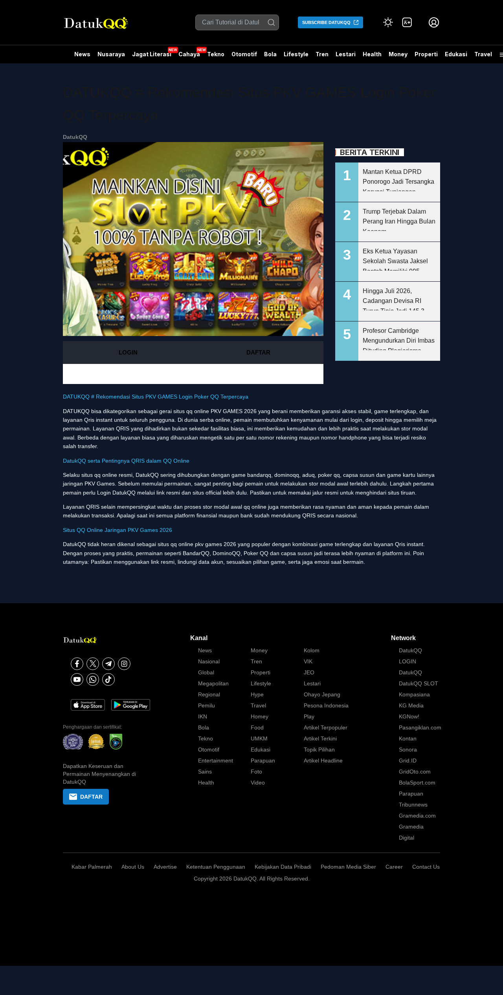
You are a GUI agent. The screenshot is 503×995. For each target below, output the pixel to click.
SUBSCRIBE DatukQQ (326, 22)
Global (206, 672)
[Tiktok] (108, 679)
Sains (205, 771)
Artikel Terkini (320, 738)
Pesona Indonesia (326, 705)
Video (258, 782)
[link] (407, 22)
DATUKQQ (76, 411)
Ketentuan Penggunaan (215, 867)
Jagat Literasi (151, 54)
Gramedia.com (417, 815)
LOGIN (128, 352)
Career (394, 867)
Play (309, 716)
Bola (270, 54)
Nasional (209, 661)
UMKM (259, 738)
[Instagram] (124, 663)
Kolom (311, 650)
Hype (257, 694)
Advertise (165, 867)
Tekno (215, 54)
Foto (256, 771)
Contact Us (426, 867)
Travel (483, 54)
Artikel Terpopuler (325, 727)
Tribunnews (413, 804)
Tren (322, 54)
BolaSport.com (417, 782)
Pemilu (206, 705)
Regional (209, 694)
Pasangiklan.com (420, 727)
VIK (308, 661)
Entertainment (215, 760)
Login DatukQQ (116, 492)
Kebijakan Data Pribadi (283, 867)
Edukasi (456, 54)
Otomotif (244, 54)
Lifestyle (296, 54)
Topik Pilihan (319, 749)
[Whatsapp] (92, 679)
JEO (309, 672)
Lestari (345, 57)
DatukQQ (75, 137)
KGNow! (409, 716)
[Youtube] (77, 679)
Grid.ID (408, 760)
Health (372, 54)
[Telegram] (108, 663)
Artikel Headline (323, 760)
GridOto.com (415, 771)
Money (398, 54)
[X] (92, 663)
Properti (426, 54)
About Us (132, 867)
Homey (259, 716)
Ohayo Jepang (322, 694)
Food (257, 727)
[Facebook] (77, 663)
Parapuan (263, 760)
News (82, 54)
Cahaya (189, 54)
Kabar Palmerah (92, 867)
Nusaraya (111, 54)
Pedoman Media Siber (348, 867)
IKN (202, 716)
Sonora (408, 749)
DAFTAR (258, 352)
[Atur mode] (388, 22)
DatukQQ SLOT (418, 683)
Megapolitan (213, 683)
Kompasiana (414, 694)
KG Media (411, 705)
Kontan (408, 738)
